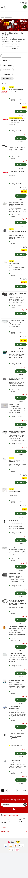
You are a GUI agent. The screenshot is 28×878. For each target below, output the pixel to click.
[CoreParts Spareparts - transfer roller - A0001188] (4, 490)
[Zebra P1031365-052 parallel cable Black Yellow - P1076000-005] (4, 459)
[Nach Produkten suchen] (25, 7)
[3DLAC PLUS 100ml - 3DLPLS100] (4, 521)
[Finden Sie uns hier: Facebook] (14, 809)
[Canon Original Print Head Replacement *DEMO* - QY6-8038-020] (4, 119)
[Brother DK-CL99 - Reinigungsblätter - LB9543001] (4, 405)
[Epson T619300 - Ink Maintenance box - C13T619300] (4, 708)
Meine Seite (5, 832)
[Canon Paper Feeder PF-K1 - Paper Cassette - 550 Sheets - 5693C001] (4, 654)
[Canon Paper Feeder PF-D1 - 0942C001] (4, 321)
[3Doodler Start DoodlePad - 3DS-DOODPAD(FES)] (4, 681)
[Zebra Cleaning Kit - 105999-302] (4, 262)
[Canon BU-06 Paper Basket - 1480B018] (4, 735)
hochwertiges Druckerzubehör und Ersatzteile (13, 45)
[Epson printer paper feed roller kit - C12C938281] (4, 230)
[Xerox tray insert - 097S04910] (4, 548)
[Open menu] (2, 7)
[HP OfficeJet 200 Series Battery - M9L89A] (4, 146)
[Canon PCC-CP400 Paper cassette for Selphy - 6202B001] (4, 379)
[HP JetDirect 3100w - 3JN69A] (4, 574)
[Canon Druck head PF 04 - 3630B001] (4, 352)
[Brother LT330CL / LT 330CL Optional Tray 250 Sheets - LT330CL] (4, 432)
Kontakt (3, 836)
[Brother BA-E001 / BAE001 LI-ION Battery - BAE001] (4, 294)
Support (3, 827)
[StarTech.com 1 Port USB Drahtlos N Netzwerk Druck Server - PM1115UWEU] (4, 204)
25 (25, 790)
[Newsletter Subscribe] (25, 804)
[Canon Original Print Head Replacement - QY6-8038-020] (4, 172)
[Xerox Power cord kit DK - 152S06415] (4, 92)
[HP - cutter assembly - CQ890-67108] (4, 761)
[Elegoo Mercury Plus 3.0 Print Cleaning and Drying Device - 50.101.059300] (4, 627)
